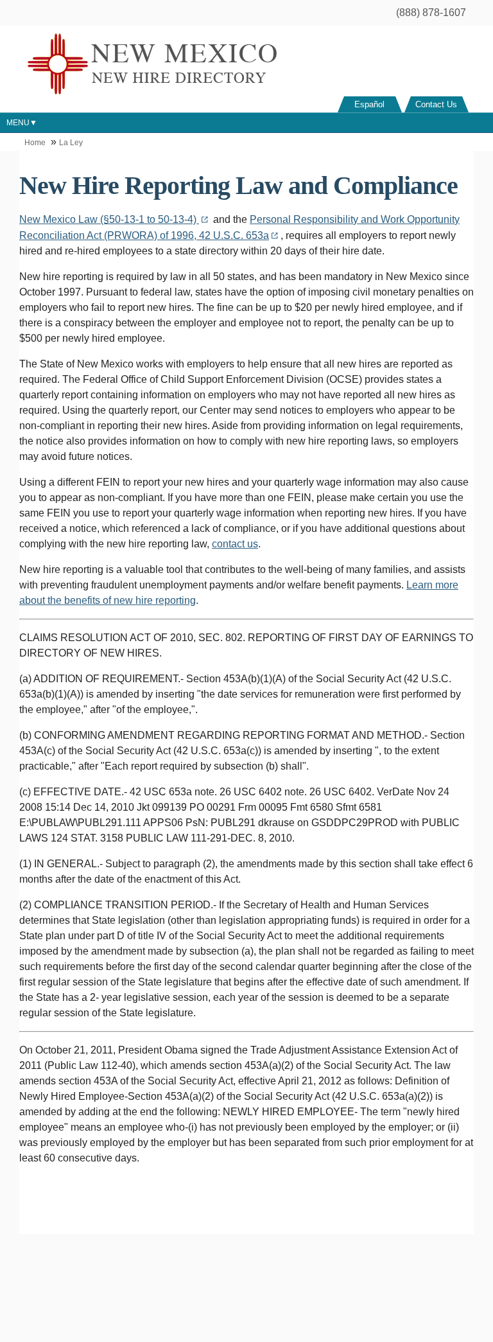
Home (35, 142)
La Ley (71, 142)
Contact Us (436, 104)
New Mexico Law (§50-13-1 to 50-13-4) (109, 219)
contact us (235, 543)
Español (369, 104)
